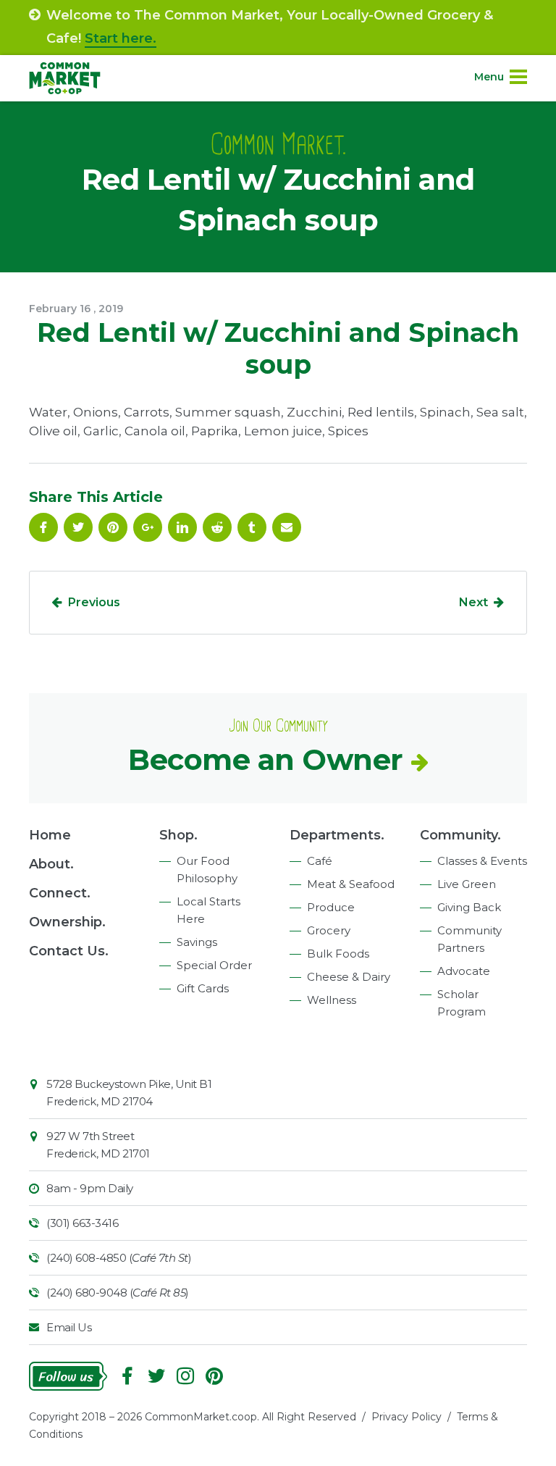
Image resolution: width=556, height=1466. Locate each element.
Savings (197, 942)
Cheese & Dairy (348, 977)
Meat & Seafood (351, 884)
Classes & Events (482, 861)
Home (50, 835)
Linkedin (182, 527)
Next (473, 602)
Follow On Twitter (78, 527)
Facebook (43, 527)
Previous (94, 602)
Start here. (120, 38)
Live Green (466, 884)
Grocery (328, 930)
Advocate (463, 971)
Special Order (214, 965)
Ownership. (67, 922)
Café (319, 861)
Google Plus (147, 527)
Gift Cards (203, 988)
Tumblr (251, 527)
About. (51, 864)
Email (286, 527)
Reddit (217, 527)
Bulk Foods (338, 953)
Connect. (59, 893)
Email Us (68, 1327)
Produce (331, 907)
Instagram (185, 1376)
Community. (460, 835)
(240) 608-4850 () (118, 1258)
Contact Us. (69, 951)
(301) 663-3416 (82, 1223)
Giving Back (469, 907)
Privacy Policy (406, 1416)
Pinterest (112, 527)
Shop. (178, 835)
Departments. (337, 835)
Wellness (331, 1000)
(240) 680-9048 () (117, 1292)
